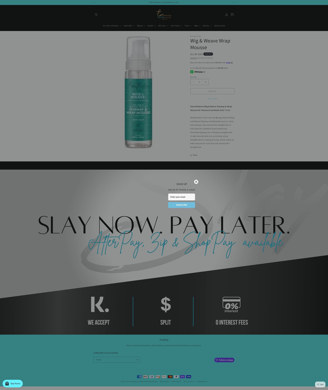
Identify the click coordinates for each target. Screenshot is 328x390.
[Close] (196, 182)
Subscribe (181, 205)
